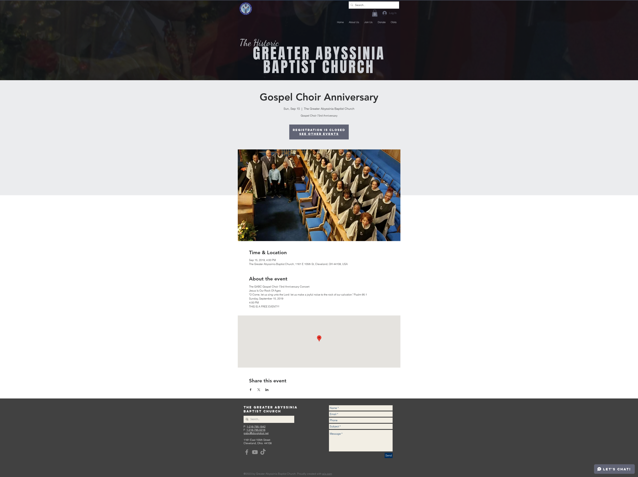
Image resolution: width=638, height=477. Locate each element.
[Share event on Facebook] (250, 389)
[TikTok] (263, 452)
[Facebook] (246, 452)
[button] (375, 13)
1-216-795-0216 (255, 430)
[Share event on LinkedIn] (266, 389)
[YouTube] (254, 452)
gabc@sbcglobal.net (256, 433)
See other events (319, 134)
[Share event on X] (258, 389)
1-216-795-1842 (256, 426)
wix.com (327, 473)
